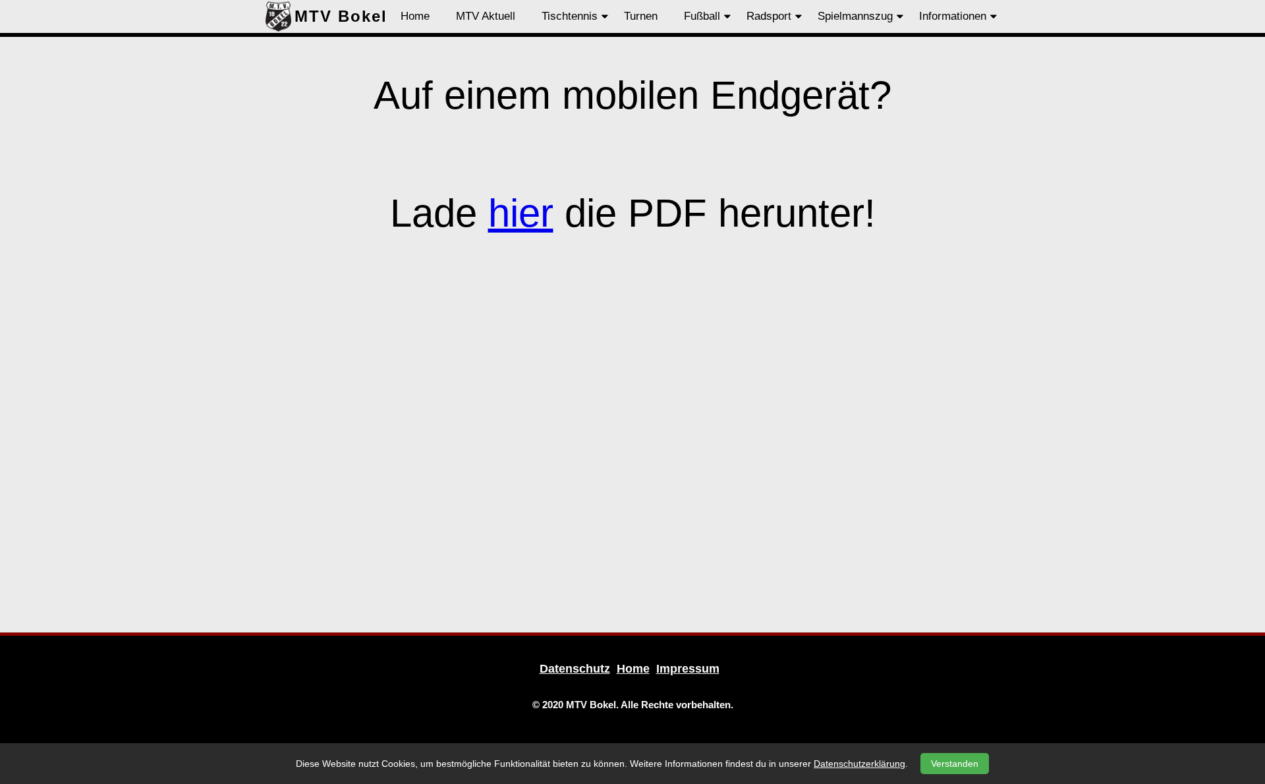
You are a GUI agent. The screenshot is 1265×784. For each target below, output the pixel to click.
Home (415, 16)
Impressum (687, 668)
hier (520, 213)
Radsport (768, 16)
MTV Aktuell (485, 16)
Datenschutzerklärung (859, 763)
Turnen (641, 16)
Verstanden (954, 763)
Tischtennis (570, 16)
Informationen (952, 16)
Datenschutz (575, 668)
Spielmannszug (855, 16)
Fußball (702, 16)
